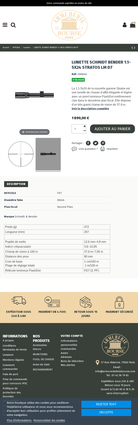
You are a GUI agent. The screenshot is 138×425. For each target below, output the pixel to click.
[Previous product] (132, 47)
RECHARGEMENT (43, 369)
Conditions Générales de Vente (15, 347)
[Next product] (134, 47)
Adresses (66, 357)
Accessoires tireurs (40, 347)
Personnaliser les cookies (49, 420)
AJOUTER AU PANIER (112, 128)
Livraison (8, 354)
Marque (9, 216)
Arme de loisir (41, 364)
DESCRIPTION (16, 184)
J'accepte (106, 412)
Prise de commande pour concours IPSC (15, 381)
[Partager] (88, 143)
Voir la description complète (90, 108)
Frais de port (10, 374)
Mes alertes (68, 365)
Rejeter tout (106, 404)
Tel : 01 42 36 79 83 (117, 375)
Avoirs (64, 353)
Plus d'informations (19, 420)
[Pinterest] (103, 143)
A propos (8, 340)
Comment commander (10, 367)
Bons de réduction (72, 361)
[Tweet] (95, 143)
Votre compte (72, 336)
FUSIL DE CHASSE (43, 359)
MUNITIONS (40, 354)
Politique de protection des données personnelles (12, 394)
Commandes (68, 348)
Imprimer (112, 148)
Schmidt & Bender (26, 216)
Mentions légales (13, 359)
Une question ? (88, 148)
